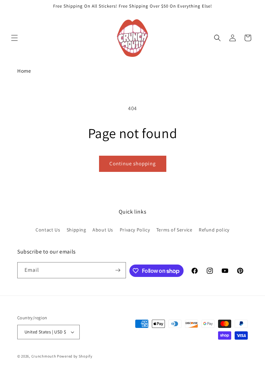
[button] (14, 37)
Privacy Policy (135, 230)
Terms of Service (174, 230)
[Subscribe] (118, 270)
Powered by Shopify (74, 356)
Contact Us (48, 230)
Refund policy (214, 230)
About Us (102, 230)
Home (24, 71)
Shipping (76, 230)
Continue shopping (132, 163)
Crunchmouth (43, 356)
